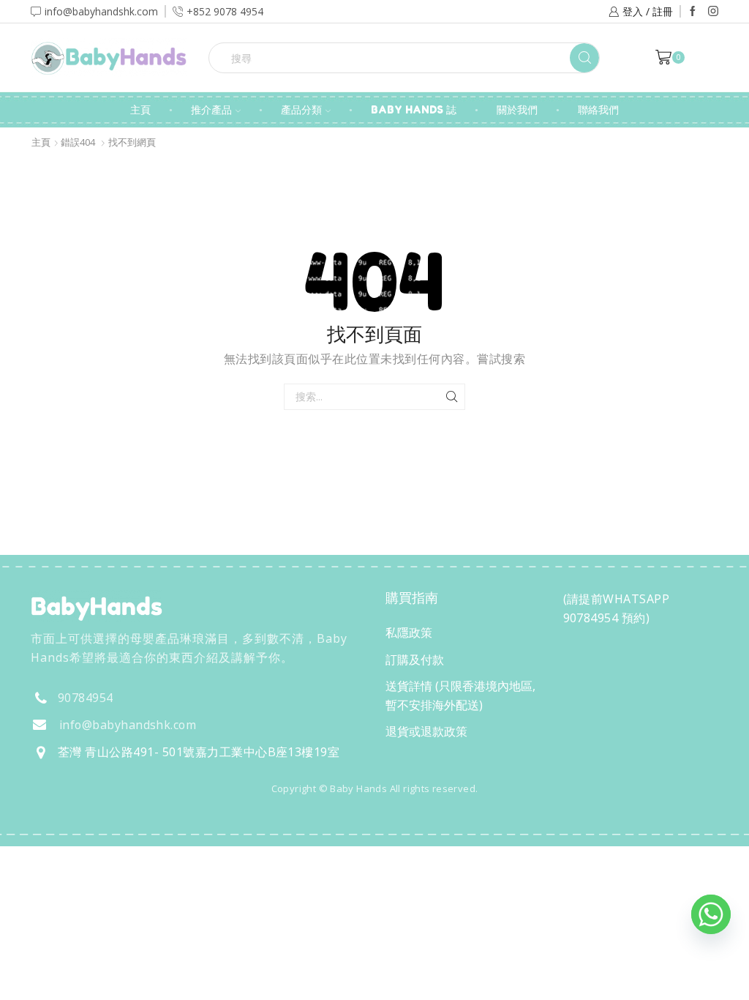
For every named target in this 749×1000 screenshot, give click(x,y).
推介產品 (211, 109)
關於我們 (517, 109)
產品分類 (301, 109)
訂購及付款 (414, 660)
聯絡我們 (598, 109)
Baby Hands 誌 (413, 109)
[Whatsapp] (711, 914)
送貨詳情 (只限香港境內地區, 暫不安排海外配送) (460, 695)
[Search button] (584, 57)
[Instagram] (713, 12)
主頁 (140, 109)
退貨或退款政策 (426, 731)
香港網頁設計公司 (127, 820)
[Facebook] (693, 12)
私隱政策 (408, 632)
